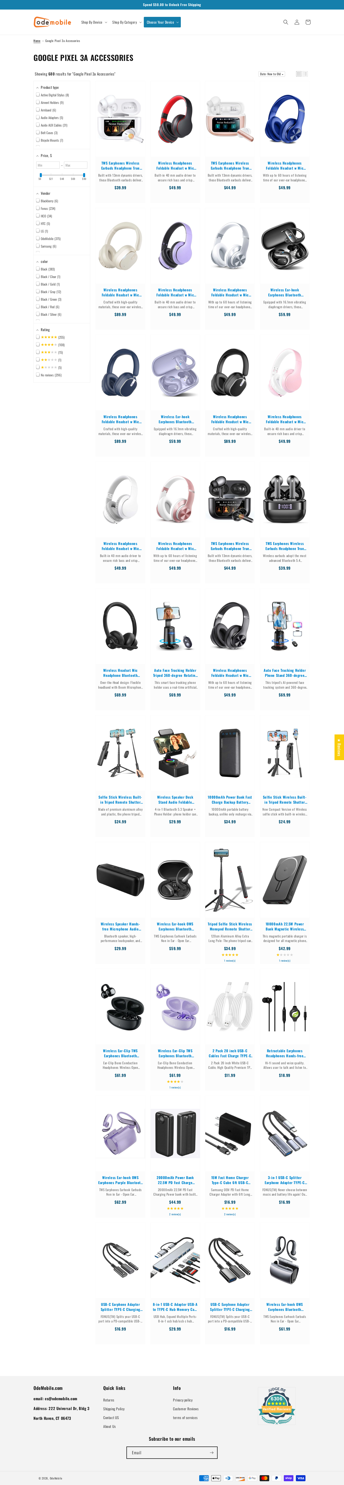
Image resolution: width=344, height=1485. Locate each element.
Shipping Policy (114, 1408)
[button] (93, 22)
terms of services (185, 1417)
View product (120, 124)
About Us (109, 1426)
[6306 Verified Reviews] (277, 1425)
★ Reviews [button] (339, 747)
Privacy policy (182, 1399)
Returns (108, 1399)
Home (36, 40)
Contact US (111, 1417)
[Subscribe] (211, 1453)
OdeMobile (56, 1478)
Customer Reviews (186, 1408)
